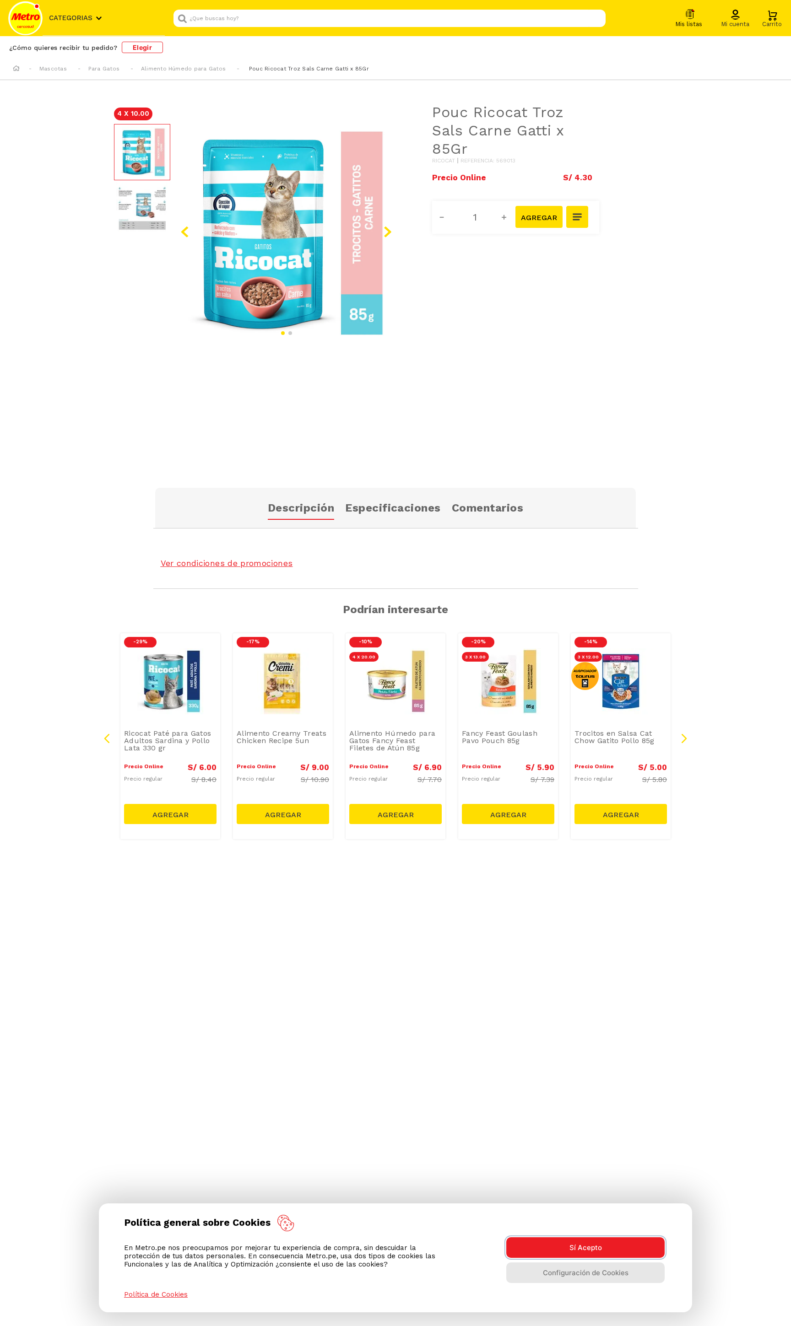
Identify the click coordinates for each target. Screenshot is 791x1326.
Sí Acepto (585, 1247)
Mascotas (53, 68)
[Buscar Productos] (596, 18)
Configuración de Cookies (585, 1272)
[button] (735, 19)
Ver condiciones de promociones (227, 563)
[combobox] (389, 18)
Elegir (142, 47)
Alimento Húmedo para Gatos (183, 68)
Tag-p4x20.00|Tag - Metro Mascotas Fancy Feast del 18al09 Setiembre (397, 658)
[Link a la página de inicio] (16, 69)
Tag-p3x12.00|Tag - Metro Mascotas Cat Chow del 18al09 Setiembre (623, 658)
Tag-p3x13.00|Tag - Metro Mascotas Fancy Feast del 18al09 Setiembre (510, 658)
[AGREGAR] (538, 217)
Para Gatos (103, 68)
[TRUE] (170, 814)
